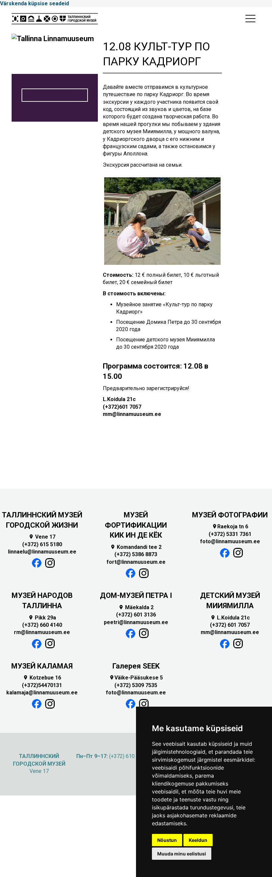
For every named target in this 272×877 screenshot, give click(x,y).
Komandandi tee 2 (136, 547)
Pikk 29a (42, 617)
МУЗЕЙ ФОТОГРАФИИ (230, 515)
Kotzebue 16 (42, 677)
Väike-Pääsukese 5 (136, 677)
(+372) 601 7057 (230, 625)
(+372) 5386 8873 (135, 554)
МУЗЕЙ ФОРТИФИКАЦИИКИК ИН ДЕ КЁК (136, 525)
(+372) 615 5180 (42, 544)
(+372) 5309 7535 (135, 685)
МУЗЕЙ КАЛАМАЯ (42, 666)
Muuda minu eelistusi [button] (181, 853)
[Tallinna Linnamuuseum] (55, 20)
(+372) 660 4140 (42, 625)
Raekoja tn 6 (230, 526)
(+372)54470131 (42, 685)
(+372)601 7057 (122, 407)
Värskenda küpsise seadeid (34, 3)
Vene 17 (42, 537)
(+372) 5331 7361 (230, 534)
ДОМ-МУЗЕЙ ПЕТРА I (136, 595)
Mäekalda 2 (136, 607)
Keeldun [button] (198, 840)
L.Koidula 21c (230, 617)
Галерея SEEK (136, 666)
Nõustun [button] (167, 840)
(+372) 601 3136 (136, 615)
